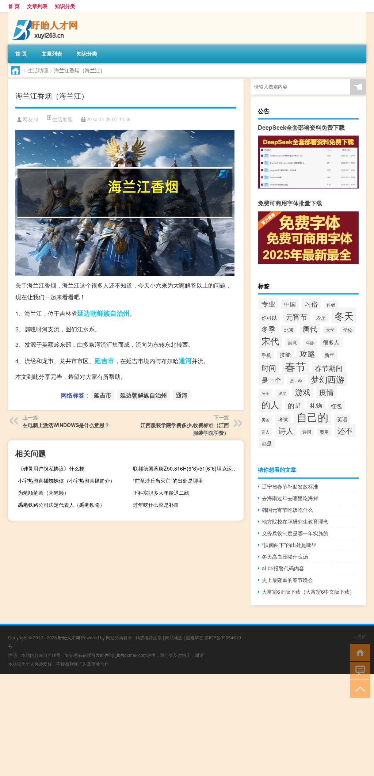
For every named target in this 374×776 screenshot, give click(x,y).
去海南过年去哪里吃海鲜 (290, 498)
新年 (329, 354)
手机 (266, 354)
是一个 (271, 379)
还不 (345, 430)
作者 (331, 305)
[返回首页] (358, 652)
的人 (270, 404)
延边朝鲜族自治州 (103, 313)
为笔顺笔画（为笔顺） (43, 492)
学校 (347, 330)
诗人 (286, 430)
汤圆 (266, 393)
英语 (342, 419)
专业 (268, 303)
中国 (290, 304)
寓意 (292, 342)
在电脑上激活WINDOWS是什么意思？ (66, 425)
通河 (185, 360)
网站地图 (174, 637)
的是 (294, 405)
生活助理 (38, 70)
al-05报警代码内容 (283, 568)
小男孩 (359, 636)
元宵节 (297, 316)
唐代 (309, 329)
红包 (336, 406)
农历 (321, 317)
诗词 (306, 432)
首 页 (14, 5)
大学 (330, 330)
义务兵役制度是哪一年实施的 (295, 533)
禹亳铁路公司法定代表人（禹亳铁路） (61, 504)
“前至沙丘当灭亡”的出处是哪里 (168, 480)
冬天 (344, 315)
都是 (267, 443)
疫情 (326, 392)
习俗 (311, 303)
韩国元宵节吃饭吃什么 (287, 509)
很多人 (331, 342)
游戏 (302, 391)
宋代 (270, 340)
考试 (283, 419)
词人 (266, 432)
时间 (269, 367)
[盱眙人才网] (46, 14)
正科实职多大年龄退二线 (161, 492)
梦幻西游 (327, 379)
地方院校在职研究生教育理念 (295, 521)
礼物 (316, 405)
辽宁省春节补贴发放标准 (290, 486)
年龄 (310, 343)
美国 (266, 419)
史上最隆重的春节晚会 (287, 579)
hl (36, 119)
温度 (282, 393)
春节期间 (329, 368)
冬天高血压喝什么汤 (285, 556)
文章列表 (37, 5)
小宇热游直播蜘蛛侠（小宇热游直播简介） (66, 480)
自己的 (312, 416)
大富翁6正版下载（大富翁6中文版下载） (308, 591)
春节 (295, 366)
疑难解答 (194, 637)
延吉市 (104, 360)
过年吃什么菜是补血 (156, 504)
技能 (285, 354)
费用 (324, 432)
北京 (289, 329)
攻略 (307, 353)
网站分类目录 (119, 637)
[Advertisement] (187, 725)
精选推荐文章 (149, 637)
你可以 (269, 317)
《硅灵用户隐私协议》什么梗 (51, 468)
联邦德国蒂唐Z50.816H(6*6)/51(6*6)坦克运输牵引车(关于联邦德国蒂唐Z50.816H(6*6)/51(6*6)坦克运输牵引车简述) (187, 468)
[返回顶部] (358, 688)
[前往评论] (358, 670)
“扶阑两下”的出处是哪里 (289, 544)
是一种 (296, 381)
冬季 (268, 329)
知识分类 (65, 5)
